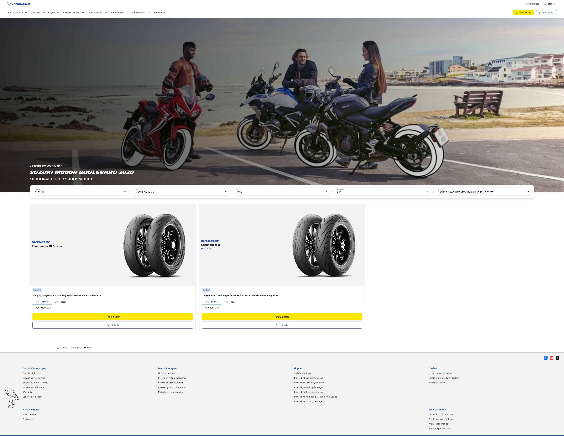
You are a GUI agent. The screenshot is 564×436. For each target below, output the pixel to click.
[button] (125, 191)
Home (63, 347)
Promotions (159, 12)
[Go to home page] (19, 3)
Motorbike (74, 347)
